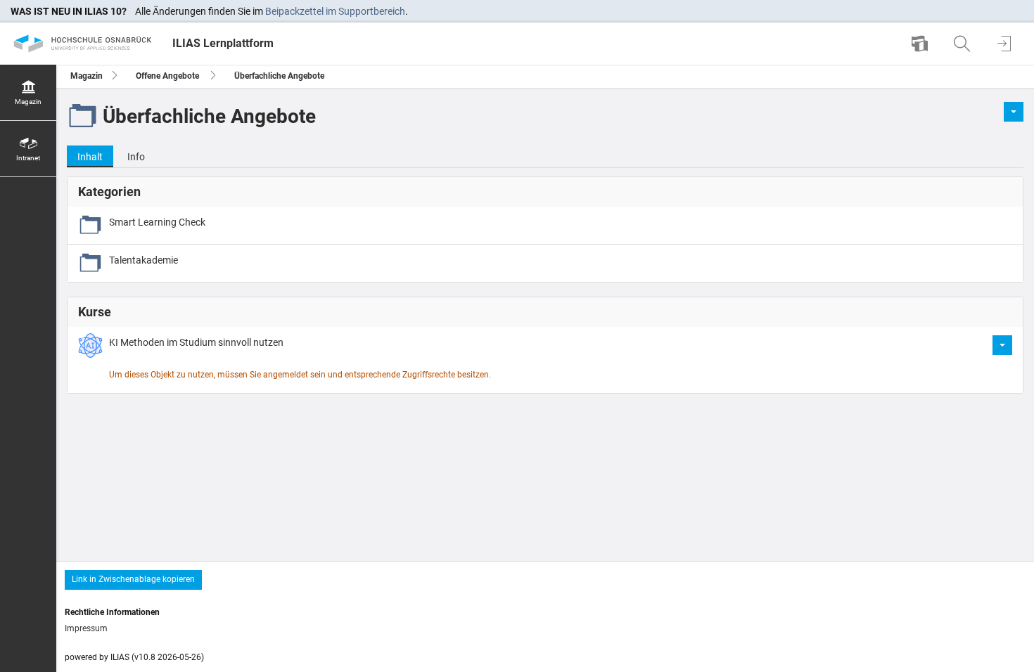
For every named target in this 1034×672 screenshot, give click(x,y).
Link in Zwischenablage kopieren (133, 579)
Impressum (86, 628)
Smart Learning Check (157, 222)
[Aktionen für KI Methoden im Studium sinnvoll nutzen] (1002, 345)
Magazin (86, 76)
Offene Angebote (167, 76)
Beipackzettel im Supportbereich (335, 11)
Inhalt (85, 159)
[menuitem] (921, 43)
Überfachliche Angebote (279, 76)
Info (136, 156)
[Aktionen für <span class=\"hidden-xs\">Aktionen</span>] (1013, 112)
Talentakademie (143, 260)
